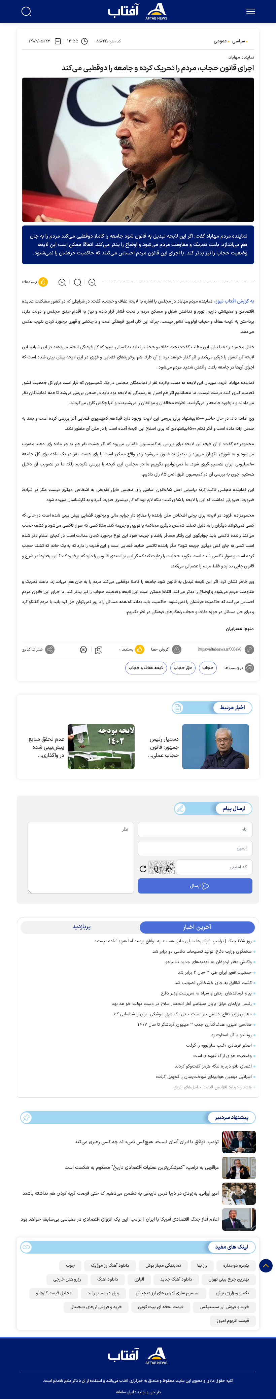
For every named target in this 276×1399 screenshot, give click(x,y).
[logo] (139, 10)
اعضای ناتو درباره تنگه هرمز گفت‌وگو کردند (213, 1066)
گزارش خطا (160, 649)
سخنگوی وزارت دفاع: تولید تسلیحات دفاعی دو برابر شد (202, 951)
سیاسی (238, 41)
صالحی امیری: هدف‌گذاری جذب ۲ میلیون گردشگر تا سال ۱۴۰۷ (195, 1024)
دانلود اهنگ (107, 1279)
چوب (70, 1265)
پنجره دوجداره (236, 1265)
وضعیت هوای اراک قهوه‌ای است (222, 1056)
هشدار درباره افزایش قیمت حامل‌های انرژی (212, 1087)
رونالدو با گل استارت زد (231, 1035)
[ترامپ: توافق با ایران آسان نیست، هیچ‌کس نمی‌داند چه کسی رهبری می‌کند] (237, 1141)
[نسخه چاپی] (83, 649)
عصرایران (234, 629)
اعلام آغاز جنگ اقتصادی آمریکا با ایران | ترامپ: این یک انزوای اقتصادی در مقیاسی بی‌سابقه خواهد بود (120, 1219)
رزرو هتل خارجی (67, 1279)
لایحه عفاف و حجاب (146, 668)
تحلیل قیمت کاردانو (53, 1293)
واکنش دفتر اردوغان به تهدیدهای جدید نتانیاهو (208, 962)
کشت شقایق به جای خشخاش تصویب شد (213, 983)
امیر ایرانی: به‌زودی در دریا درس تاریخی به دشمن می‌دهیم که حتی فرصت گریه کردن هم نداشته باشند (121, 1193)
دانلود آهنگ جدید (176, 1279)
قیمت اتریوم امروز (233, 1321)
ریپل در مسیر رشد (103, 1293)
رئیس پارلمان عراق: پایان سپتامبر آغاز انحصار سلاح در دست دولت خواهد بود (182, 1004)
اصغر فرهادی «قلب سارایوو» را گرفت (219, 1045)
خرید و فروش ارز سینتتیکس (224, 1307)
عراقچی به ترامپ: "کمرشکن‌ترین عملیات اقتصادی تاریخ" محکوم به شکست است (142, 1167)
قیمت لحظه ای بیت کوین (160, 1307)
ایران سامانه (125, 1392)
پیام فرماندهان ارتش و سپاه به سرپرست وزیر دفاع (206, 993)
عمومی (220, 41)
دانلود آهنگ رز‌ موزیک (110, 1265)
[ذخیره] (99, 649)
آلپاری (139, 1279)
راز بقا (202, 1265)
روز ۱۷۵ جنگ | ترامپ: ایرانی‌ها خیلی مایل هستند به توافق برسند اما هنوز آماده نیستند (173, 941)
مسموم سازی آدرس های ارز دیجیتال (168, 1293)
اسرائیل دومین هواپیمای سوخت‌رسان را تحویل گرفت (204, 1077)
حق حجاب (183, 668)
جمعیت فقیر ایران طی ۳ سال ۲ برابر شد (215, 972)
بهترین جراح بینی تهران (228, 1279)
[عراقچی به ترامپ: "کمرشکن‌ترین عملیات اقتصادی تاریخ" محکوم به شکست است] (237, 1167)
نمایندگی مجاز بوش (163, 1265)
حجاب (207, 668)
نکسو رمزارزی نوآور (232, 1293)
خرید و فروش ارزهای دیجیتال (96, 1307)
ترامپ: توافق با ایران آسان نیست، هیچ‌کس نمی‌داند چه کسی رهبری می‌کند (147, 1142)
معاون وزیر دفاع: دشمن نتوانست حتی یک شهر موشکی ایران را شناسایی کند (182, 1014)
